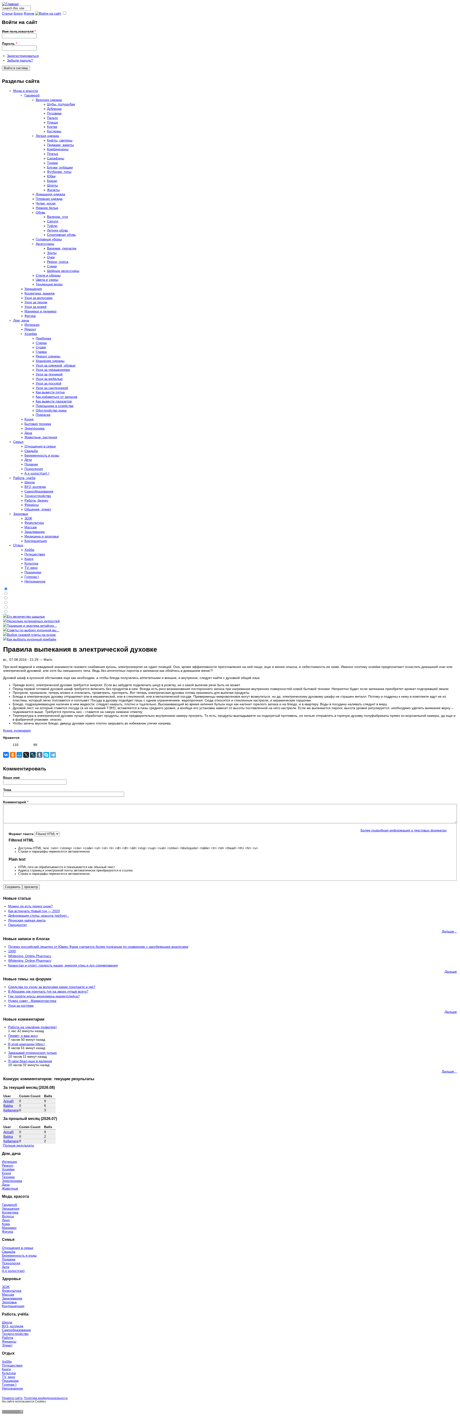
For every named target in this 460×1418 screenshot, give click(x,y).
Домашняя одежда (50, 194)
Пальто (52, 118)
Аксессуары (45, 244)
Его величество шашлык (26, 616)
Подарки (31, 464)
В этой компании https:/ (26, 1044)
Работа (7, 1337)
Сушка (41, 347)
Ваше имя (11, 778)
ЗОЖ (28, 518)
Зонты (52, 253)
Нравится (11, 738)
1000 (12, 951)
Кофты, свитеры (59, 140)
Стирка (41, 343)
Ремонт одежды (48, 356)
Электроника (34, 428)
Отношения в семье (40, 446)
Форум (29, 13)
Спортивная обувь (61, 235)
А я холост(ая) (13, 1271)
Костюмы (54, 131)
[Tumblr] (39, 755)
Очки (51, 257)
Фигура (30, 316)
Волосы (8, 1216)
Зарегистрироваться (23, 56)
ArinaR (8, 1101)
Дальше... (449, 931)
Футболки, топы (59, 172)
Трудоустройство (37, 496)
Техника (8, 1177)
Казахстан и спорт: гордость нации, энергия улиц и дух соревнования (63, 965)
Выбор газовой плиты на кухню (31, 635)
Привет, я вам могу (23, 1036)
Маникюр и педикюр (40, 311)
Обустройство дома (51, 410)
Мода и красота (25, 91)
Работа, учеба (24, 478)
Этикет (7, 1345)
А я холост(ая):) (36, 473)
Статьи (7, 13)
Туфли (52, 226)
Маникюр (9, 1228)
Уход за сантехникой (52, 388)
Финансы (31, 505)
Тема (7, 790)
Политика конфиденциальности (46, 1398)
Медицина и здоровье (41, 536)
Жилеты (53, 190)
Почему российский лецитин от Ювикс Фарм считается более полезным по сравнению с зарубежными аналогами (98, 947)
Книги (28, 559)
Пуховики (54, 113)
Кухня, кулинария (17, 730)
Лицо (6, 1220)
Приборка (43, 338)
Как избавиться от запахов (56, 397)
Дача (28, 433)
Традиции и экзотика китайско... (32, 625)
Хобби (29, 550)
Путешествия (34, 554)
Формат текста (21, 834)
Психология (33, 469)
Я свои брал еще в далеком (30, 1061)
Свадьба (31, 451)
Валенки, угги (57, 217)
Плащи (52, 122)
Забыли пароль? (20, 60)
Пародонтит (17, 925)
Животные (10, 1188)
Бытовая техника (37, 424)
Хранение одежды (50, 361)
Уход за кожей (35, 307)
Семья (18, 442)
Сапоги (52, 221)
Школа (29, 482)
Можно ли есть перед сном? (30, 906)
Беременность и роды (41, 455)
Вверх (25, 746)
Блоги (18, 13)
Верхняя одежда (49, 100)
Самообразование (38, 491)
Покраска (43, 415)
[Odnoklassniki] (13, 755)
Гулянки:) (31, 577)
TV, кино (31, 568)
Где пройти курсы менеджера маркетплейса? (44, 996)
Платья (52, 154)
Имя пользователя (19, 31)
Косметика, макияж (39, 293)
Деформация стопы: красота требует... (38, 915)
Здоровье (20, 514)
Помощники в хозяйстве (55, 406)
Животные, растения (40, 437)
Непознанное (35, 581)
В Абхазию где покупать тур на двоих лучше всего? (48, 991)
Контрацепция (35, 541)
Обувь (40, 212)
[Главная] (10, 4)
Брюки (52, 181)
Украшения (33, 289)
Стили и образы (48, 275)
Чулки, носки (46, 203)
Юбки (51, 176)
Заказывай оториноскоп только (32, 1053)
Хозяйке (30, 334)
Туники (52, 163)
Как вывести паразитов (54, 401)
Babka (8, 1105)
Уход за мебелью (49, 379)
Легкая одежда (47, 136)
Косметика (10, 1212)
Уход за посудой (48, 383)
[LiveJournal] (33, 755)
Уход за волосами (38, 298)
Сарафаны (55, 158)
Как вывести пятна (50, 392)
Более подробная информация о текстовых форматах (404, 830)
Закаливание (34, 532)
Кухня (29, 419)
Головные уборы (49, 239)
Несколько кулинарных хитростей (33, 621)
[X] (26, 755)
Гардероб (32, 95)
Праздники (32, 572)
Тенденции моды (49, 284)
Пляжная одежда (49, 199)
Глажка (41, 352)
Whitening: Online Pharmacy (29, 956)
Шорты (52, 185)
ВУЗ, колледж (35, 487)
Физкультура (34, 523)
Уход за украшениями (53, 370)
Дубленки (54, 109)
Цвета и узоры (47, 280)
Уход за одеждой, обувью (55, 365)
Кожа (6, 1224)
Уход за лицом (35, 302)
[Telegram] (53, 755)
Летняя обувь (57, 230)
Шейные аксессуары (63, 271)
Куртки (52, 127)
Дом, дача (21, 320)
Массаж (30, 527)
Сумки (52, 266)
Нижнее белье (47, 208)
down (30, 746)
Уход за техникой (49, 374)
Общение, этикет (37, 509)
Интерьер (32, 325)
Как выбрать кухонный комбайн (31, 639)
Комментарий (15, 802)
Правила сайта (12, 1398)
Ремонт (30, 329)
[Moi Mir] (19, 755)
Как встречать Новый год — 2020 (34, 911)
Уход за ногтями (21, 1005)
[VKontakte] (6, 755)
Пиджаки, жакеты (60, 145)
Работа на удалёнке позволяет (32, 1027)
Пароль (9, 43)
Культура (31, 563)
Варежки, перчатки (61, 248)
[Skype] (46, 755)
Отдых (18, 545)
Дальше (451, 971)
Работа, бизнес (36, 500)
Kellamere (11, 1110)
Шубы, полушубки (61, 104)
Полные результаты (18, 1145)
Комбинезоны (58, 149)
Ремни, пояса (57, 262)
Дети (28, 460)
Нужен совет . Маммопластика (32, 1001)
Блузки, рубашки (60, 167)
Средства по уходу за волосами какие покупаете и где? (51, 987)
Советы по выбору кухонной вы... (33, 630)
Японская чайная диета (27, 920)
